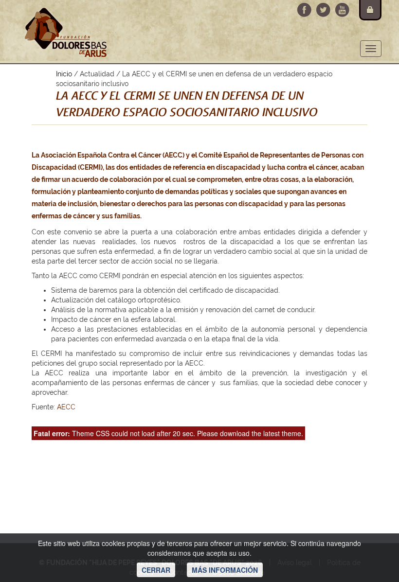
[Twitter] (323, 10)
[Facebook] (304, 10)
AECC (66, 407)
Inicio (64, 74)
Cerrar (156, 570)
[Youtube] (342, 10)
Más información (225, 570)
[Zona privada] (370, 10)
